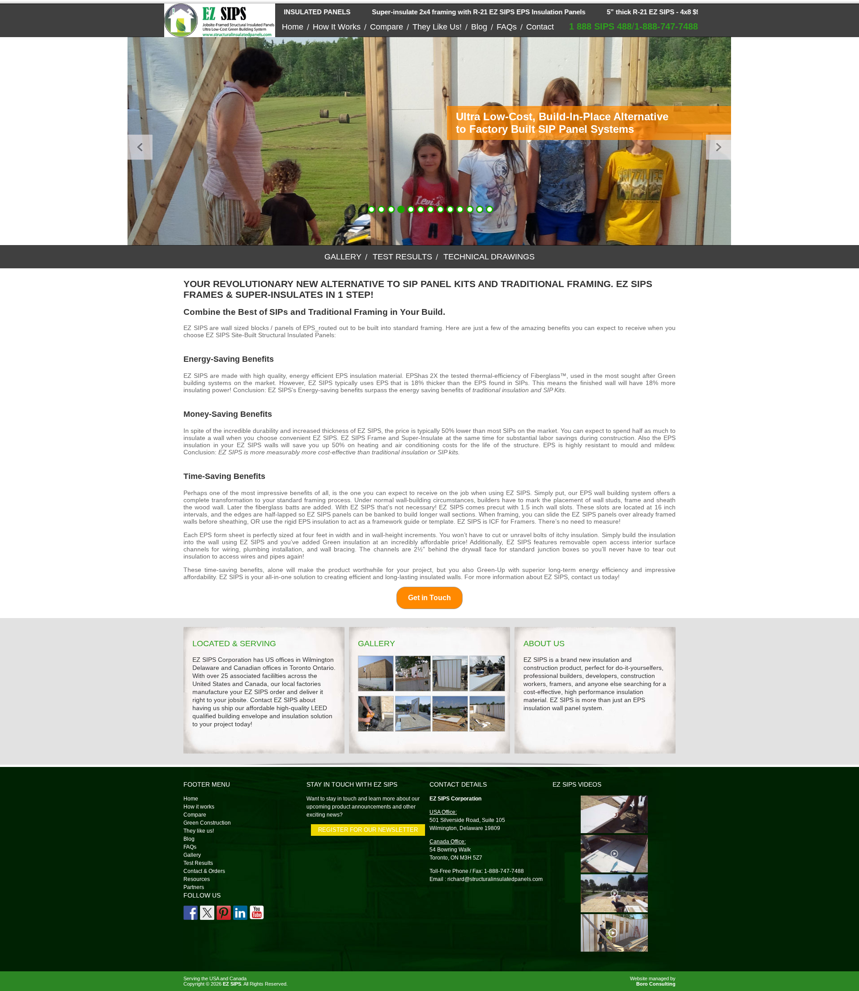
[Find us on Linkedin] (240, 913)
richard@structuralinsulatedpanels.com (495, 879)
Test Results (402, 256)
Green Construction (207, 823)
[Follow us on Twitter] (207, 913)
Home (292, 26)
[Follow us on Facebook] (190, 913)
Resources (196, 879)
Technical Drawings (489, 256)
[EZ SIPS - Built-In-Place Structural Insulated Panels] (219, 34)
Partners (193, 887)
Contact (540, 26)
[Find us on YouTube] (257, 913)
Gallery (342, 256)
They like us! (437, 26)
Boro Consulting (656, 984)
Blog (479, 26)
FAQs (507, 26)
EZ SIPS (232, 984)
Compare (386, 26)
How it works (337, 26)
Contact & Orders (204, 871)
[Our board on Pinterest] (224, 913)
